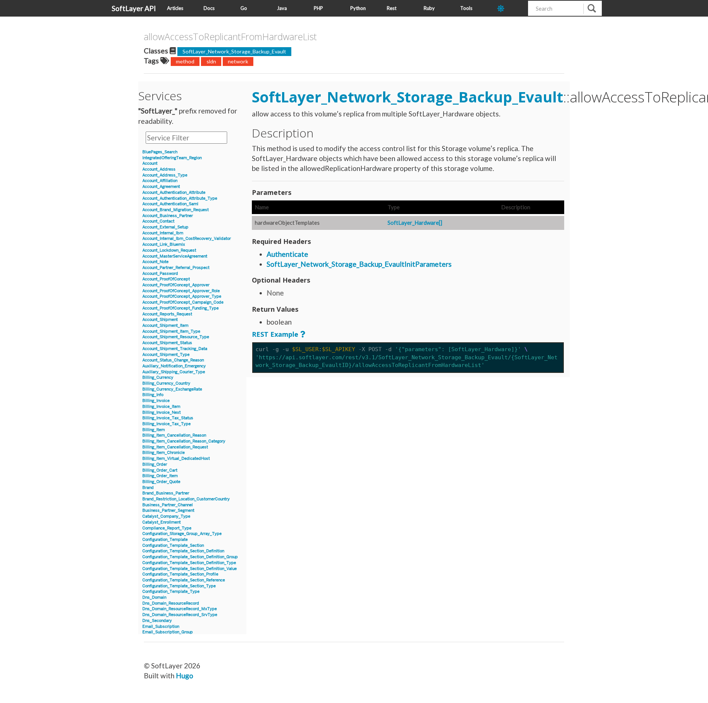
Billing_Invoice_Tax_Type (166, 424)
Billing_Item (153, 429)
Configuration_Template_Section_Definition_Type (189, 562)
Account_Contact (158, 221)
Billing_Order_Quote (161, 481)
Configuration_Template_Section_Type (179, 586)
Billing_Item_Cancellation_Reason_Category (183, 441)
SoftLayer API (134, 8)
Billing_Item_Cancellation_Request (175, 447)
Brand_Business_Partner (165, 493)
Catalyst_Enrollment (161, 522)
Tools (466, 8)
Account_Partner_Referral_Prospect (175, 267)
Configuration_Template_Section (173, 545)
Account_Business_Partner (167, 215)
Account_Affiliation (159, 180)
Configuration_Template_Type (170, 591)
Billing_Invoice (156, 400)
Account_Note (155, 261)
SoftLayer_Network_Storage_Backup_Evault (234, 51)
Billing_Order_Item (160, 475)
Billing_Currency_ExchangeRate (172, 389)
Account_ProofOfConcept (166, 279)
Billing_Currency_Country (166, 383)
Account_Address (159, 169)
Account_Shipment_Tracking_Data (174, 348)
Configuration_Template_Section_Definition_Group (190, 557)
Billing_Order (154, 464)
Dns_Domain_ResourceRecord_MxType (179, 608)
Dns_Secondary (157, 620)
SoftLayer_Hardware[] (415, 222)
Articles (175, 8)
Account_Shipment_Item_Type (171, 331)
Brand (148, 487)
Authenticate (287, 254)
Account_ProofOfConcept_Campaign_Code (182, 302)
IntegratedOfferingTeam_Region (172, 157)
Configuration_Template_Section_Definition (183, 551)
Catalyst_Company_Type (166, 516)
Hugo (184, 675)
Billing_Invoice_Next (161, 412)
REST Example (275, 334)
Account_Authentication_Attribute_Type (179, 198)
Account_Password (160, 273)
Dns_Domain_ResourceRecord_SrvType (179, 614)
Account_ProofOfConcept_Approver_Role (181, 290)
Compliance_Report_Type (166, 528)
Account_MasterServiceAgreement (174, 256)
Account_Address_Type (164, 175)
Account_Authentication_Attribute (173, 192)
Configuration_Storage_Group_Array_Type (182, 533)
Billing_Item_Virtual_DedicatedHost (176, 458)
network (238, 61)
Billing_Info (152, 394)
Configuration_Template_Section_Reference (183, 580)
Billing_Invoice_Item (161, 406)
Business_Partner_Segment (168, 510)
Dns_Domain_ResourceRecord (170, 603)
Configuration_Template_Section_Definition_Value (189, 568)
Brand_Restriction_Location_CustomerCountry (186, 499)
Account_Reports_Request (167, 314)
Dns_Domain (154, 597)
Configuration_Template (165, 539)
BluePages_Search (159, 152)
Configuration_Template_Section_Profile (180, 574)
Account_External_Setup (165, 227)
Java (282, 8)
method (185, 61)
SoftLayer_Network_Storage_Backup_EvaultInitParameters (359, 264)
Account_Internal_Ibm (162, 233)
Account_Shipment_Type (166, 354)
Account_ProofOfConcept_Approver (175, 285)
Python (358, 8)
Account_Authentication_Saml (170, 204)
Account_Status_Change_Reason (173, 360)
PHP (318, 8)
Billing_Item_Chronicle (163, 452)
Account (149, 163)
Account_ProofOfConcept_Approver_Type (181, 296)
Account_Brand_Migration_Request (175, 209)
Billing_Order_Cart (159, 470)
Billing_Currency (157, 377)
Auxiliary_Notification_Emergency (174, 366)
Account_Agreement (161, 186)
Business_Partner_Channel (167, 505)
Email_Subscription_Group (167, 632)
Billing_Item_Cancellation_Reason (174, 435)
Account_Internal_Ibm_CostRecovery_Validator (186, 238)
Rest (391, 8)
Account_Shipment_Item (165, 325)
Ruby (429, 8)
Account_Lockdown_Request (169, 250)
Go (243, 8)
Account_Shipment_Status (167, 342)
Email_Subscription (160, 626)
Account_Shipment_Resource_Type (175, 337)
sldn (211, 61)
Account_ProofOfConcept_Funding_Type (180, 308)
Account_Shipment (160, 319)
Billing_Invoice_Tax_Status (167, 418)
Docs (209, 8)
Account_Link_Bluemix (163, 244)
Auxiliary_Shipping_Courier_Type (173, 372)
